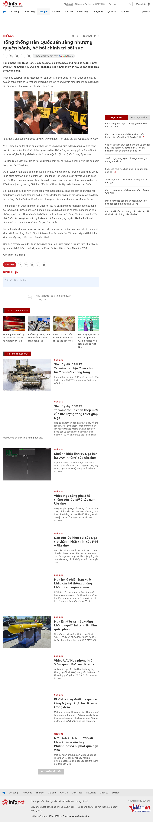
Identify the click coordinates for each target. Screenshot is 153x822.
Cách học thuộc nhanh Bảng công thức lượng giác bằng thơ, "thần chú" (124, 135)
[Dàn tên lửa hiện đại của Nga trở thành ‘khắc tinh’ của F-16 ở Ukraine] (27, 548)
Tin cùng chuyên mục (17, 353)
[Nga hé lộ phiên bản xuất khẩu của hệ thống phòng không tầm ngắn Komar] (27, 590)
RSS (148, 11)
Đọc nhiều (116, 117)
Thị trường (29, 11)
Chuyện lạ (98, 11)
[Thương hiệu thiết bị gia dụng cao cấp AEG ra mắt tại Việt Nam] (14, 323)
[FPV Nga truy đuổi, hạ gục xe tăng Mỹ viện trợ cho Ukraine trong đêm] (27, 710)
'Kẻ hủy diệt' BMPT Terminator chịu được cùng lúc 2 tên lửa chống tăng (74, 368)
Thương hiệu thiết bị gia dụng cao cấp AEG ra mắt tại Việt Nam (14, 337)
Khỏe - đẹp (82, 11)
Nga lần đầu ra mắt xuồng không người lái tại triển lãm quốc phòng (75, 625)
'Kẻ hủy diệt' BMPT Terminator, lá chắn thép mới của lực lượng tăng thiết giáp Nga (76, 412)
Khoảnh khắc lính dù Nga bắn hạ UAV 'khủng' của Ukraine (76, 456)
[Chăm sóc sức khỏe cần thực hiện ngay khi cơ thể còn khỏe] (64, 323)
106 (114, 171)
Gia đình (56, 11)
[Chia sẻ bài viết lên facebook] (5, 56)
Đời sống (14, 11)
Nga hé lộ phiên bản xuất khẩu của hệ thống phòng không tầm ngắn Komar (73, 583)
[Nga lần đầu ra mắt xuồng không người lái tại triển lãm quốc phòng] (27, 632)
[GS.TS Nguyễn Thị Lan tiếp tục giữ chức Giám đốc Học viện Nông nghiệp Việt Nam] (89, 323)
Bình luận (9, 264)
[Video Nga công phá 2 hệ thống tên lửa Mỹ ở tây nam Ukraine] (27, 506)
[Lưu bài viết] (29, 56)
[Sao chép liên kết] (23, 56)
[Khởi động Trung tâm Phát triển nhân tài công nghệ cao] (39, 323)
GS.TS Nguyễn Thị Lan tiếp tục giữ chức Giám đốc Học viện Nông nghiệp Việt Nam (89, 340)
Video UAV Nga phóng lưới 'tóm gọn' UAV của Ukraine (74, 662)
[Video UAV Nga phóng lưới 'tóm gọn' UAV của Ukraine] (27, 671)
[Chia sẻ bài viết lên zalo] (11, 56)
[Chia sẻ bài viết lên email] (17, 56)
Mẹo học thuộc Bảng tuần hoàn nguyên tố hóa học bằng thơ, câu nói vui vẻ (126, 202)
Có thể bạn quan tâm (17, 310)
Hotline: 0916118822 (96, 4)
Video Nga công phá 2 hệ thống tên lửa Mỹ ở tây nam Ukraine (75, 499)
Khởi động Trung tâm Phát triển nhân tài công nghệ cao (39, 337)
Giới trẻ (69, 11)
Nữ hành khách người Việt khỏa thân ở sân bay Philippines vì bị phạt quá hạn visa (76, 744)
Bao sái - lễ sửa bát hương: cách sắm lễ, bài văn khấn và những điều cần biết (127, 213)
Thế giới (43, 11)
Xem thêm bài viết (51, 771)
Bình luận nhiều (139, 117)
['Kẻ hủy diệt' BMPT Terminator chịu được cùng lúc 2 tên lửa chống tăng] (27, 375)
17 (142, 137)
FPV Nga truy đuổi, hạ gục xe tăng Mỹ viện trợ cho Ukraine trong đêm (75, 703)
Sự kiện (125, 11)
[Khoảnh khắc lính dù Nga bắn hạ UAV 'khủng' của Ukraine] (27, 464)
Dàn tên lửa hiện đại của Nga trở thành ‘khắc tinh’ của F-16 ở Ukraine (76, 541)
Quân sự (111, 11)
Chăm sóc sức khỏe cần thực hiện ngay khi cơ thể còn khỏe (63, 337)
